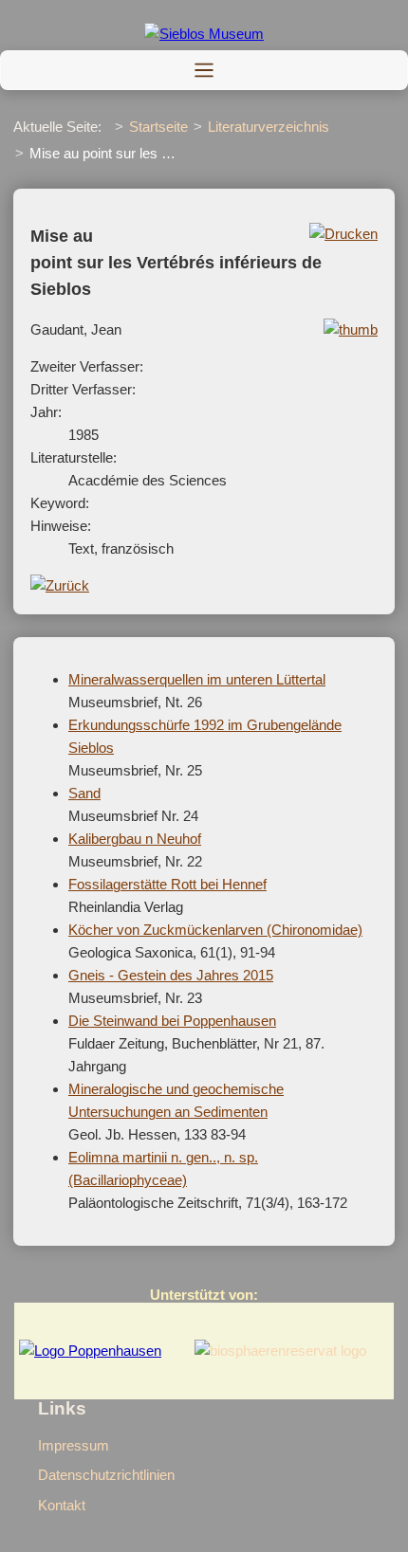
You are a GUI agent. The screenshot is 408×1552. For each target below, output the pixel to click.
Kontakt (61, 1505)
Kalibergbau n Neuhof (134, 839)
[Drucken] (343, 234)
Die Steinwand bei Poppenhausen (172, 1021)
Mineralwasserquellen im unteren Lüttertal (196, 679)
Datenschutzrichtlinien (106, 1475)
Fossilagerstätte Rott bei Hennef (167, 884)
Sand (84, 793)
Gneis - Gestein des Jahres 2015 (170, 975)
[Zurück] (59, 585)
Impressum (73, 1445)
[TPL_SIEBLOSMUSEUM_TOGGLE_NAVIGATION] (204, 70)
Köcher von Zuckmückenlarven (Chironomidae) (215, 930)
